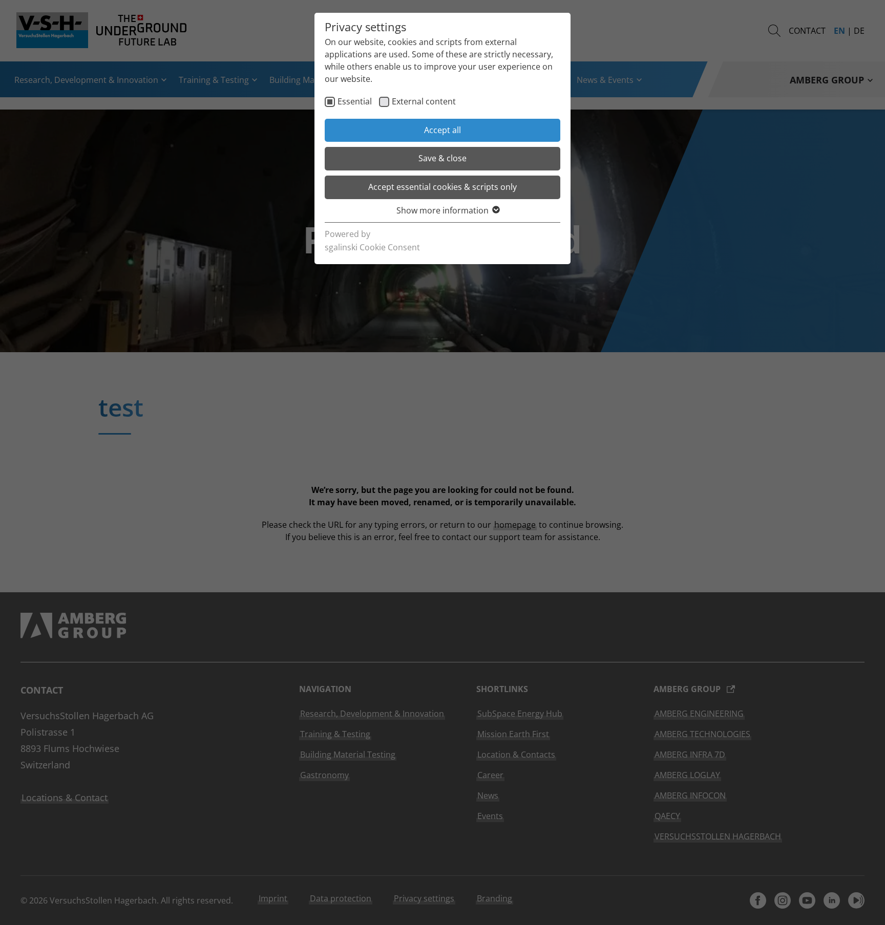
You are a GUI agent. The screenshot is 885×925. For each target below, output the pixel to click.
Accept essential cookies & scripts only (442, 186)
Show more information (442, 210)
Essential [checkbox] (355, 101)
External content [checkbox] (424, 101)
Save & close (442, 158)
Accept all (442, 130)
